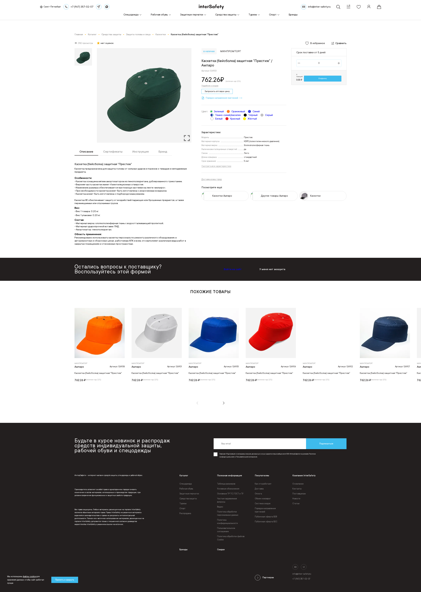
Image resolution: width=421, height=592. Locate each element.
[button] (197, 403)
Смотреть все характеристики (216, 166)
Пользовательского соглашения (246, 457)
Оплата (258, 494)
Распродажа (185, 513)
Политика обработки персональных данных (227, 513)
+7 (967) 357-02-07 (301, 579)
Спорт (182, 508)
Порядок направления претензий (265, 510)
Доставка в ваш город (211, 179)
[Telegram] (98, 7)
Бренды (183, 549)
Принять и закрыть (64, 580)
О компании (298, 484)
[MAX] (107, 7)
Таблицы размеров (226, 484)
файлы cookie (29, 576)
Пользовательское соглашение (226, 530)
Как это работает (263, 484)
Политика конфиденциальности (227, 521)
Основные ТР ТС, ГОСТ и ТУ (230, 494)
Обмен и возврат (263, 498)
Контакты (297, 489)
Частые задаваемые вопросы (227, 500)
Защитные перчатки (189, 494)
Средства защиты (188, 498)
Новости (296, 498)
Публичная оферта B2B (266, 517)
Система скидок (262, 503)
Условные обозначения (228, 489)
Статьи (295, 503)
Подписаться (326, 443)
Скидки (221, 549)
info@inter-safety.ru (301, 574)
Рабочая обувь (186, 489)
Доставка (259, 489)
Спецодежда (185, 484)
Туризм (182, 503)
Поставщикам (299, 494)
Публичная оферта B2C (266, 521)
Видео (220, 507)
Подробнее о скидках (209, 86)
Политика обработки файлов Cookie (230, 538)
